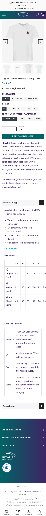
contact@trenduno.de (25, 8)
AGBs (17, 499)
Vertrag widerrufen (33, 505)
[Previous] (5, 41)
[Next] (40, 41)
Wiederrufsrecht (14, 505)
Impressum (28, 499)
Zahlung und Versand (17, 502)
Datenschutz (35, 502)
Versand (21, 88)
